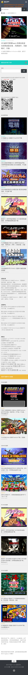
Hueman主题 (21, 667)
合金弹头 (3, 368)
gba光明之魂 (21, 340)
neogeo (20, 350)
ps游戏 (16, 360)
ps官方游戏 (10, 360)
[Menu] (26, 2)
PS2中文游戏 (4, 356)
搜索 (2, 68)
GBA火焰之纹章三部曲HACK (8, 344)
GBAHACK (3, 161)
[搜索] (24, 9)
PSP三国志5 (4, 358)
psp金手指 (17, 358)
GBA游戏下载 (10, 342)
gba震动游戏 (4, 348)
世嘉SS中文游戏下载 (7, 366)
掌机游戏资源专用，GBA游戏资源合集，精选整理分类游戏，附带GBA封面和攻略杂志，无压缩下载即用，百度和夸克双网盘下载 (14, 286)
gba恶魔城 (3, 342)
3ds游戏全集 (4, 338)
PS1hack (3, 217)
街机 (20, 370)
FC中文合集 (17, 338)
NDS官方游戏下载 (14, 350)
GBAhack (5, 340)
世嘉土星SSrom (19, 366)
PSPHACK (19, 356)
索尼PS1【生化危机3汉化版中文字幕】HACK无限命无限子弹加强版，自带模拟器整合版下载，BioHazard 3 (13, 560)
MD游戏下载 (17, 348)
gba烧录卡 (19, 346)
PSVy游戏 (4, 360)
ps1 (2, 352)
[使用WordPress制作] (9, 666)
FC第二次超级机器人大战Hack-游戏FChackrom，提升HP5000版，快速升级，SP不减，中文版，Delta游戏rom (13, 412)
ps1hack (5, 352)
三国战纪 (13, 362)
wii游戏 (9, 362)
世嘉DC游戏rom (21, 364)
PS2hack (3, 241)
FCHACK (11, 338)
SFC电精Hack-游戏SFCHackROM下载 (11, 138)
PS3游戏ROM (12, 356)
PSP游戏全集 (10, 358)
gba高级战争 (10, 348)
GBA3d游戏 (22, 338)
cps (8, 338)
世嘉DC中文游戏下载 (8, 364)
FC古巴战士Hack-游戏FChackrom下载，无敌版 (13, 437)
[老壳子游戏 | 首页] (6, 2)
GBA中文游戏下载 (14, 340)
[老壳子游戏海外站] (26, 62)
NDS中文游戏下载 (5, 350)
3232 (2, 328)
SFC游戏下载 (4, 362)
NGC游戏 (24, 350)
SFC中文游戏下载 (22, 360)
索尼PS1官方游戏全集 (10, 370)
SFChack (3, 40)
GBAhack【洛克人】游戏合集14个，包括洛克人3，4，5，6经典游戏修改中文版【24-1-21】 (13, 318)
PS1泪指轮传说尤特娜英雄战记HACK (11, 354)
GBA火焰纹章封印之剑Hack (8, 346)
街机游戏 (24, 370)
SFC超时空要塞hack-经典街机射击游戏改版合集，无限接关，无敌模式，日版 (14, 45)
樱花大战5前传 (9, 368)
